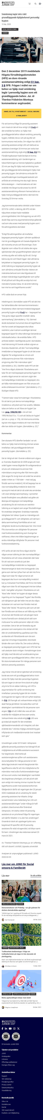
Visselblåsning (6, 1090)
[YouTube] (11, 1028)
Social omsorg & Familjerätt (10, 29)
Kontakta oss (6, 1104)
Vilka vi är (5, 1101)
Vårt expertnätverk (8, 1110)
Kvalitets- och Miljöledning (10, 1113)
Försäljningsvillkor (8, 1082)
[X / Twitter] (19, 1028)
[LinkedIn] (7, 1028)
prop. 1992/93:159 (13, 412)
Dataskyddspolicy (8, 1088)
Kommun (5, 33)
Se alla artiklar (35, 875)
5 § (5, 700)
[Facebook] (3, 1028)
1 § (9, 711)
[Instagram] (15, 1028)
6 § (29, 718)
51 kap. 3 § (32, 152)
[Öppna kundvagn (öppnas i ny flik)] (29, 4)
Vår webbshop (6, 1079)
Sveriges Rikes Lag (8, 1065)
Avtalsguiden (6, 1056)
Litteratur (5, 1059)
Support (4, 1076)
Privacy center (6, 1085)
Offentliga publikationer (9, 1062)
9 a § (33, 127)
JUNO (4, 1053)
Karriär (4, 1107)
